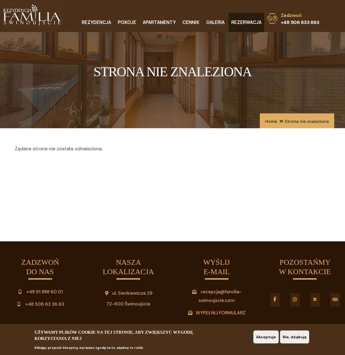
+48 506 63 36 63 (44, 304)
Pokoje (127, 22)
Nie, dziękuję (294, 337)
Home (271, 121)
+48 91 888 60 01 (44, 292)
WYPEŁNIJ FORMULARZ (221, 313)
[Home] (32, 16)
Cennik (190, 22)
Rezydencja (96, 22)
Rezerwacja (246, 22)
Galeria (215, 22)
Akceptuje (266, 337)
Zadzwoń (291, 15)
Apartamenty (159, 22)
